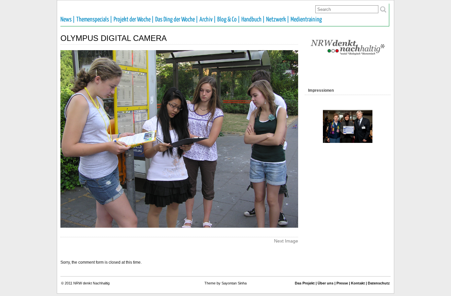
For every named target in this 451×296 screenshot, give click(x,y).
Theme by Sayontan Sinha (225, 283)
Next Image (286, 241)
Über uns (325, 283)
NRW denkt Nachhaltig (91, 283)
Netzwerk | (277, 19)
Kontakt (358, 283)
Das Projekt (305, 283)
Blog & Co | (228, 19)
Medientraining (306, 19)
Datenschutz (379, 283)
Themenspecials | (94, 19)
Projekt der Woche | (134, 19)
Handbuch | (253, 19)
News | (67, 19)
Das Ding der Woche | (176, 19)
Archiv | (207, 19)
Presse (342, 283)
